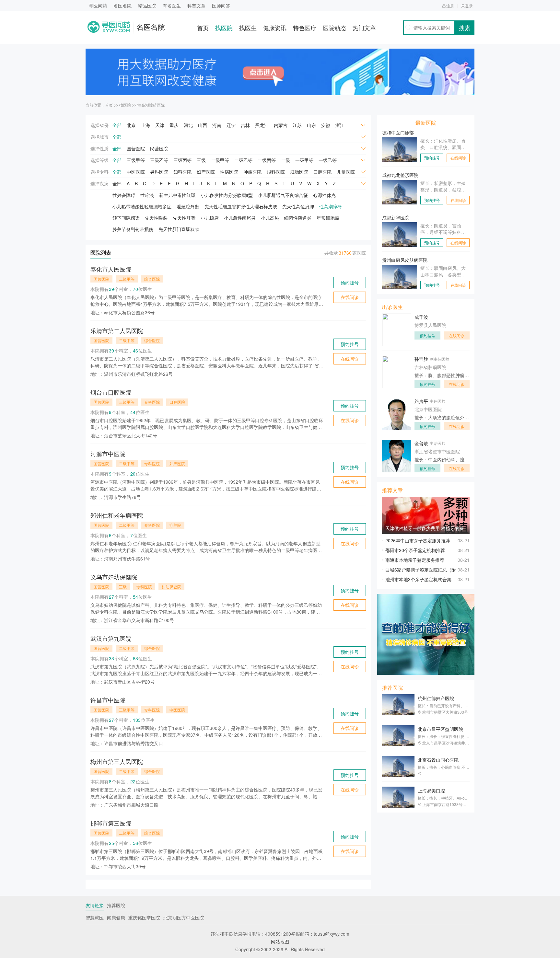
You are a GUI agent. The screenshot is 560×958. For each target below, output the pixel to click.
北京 (131, 125)
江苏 (297, 125)
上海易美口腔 (431, 790)
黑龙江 (262, 125)
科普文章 (196, 5)
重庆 (174, 125)
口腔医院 (322, 171)
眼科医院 (276, 171)
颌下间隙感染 (126, 217)
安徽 (325, 125)
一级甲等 (304, 160)
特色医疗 (304, 27)
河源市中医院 (107, 453)
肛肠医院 (299, 171)
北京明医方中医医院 (183, 917)
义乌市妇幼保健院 (113, 576)
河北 (188, 125)
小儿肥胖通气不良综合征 (283, 195)
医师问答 (221, 5)
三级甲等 (136, 160)
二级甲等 (220, 160)
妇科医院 (182, 171)
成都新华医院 (395, 217)
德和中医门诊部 (398, 132)
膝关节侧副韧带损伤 (132, 229)
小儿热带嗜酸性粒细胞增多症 (141, 206)
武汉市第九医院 (110, 638)
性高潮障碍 (330, 206)
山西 (202, 125)
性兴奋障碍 (123, 195)
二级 (285, 160)
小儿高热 (270, 217)
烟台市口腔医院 (110, 392)
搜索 (465, 27)
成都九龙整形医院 (400, 175)
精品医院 (147, 5)
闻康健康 (116, 917)
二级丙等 (267, 160)
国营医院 (136, 148)
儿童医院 (346, 171)
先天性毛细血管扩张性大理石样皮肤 (240, 206)
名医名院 (122, 5)
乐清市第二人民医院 (116, 330)
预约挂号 (350, 282)
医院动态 (334, 27)
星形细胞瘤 (328, 217)
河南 (216, 125)
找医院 (224, 27)
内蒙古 (280, 125)
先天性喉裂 (156, 217)
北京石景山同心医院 (438, 759)
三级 (201, 160)
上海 (145, 125)
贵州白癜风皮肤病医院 (404, 260)
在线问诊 (350, 297)
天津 (159, 125)
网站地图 (280, 941)
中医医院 (136, 171)
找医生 (248, 27)
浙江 (339, 125)
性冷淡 (147, 195)
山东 (311, 125)
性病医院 (229, 171)
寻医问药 (98, 5)
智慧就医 (95, 917)
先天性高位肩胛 (298, 206)
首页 (203, 27)
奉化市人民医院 (110, 269)
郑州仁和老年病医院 (116, 515)
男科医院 (159, 171)
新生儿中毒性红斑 (177, 195)
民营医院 (159, 148)
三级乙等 (159, 160)
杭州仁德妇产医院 (436, 698)
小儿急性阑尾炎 (240, 217)
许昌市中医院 (107, 700)
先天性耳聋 (184, 217)
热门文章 (364, 27)
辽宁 (231, 125)
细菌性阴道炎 (297, 217)
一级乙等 (328, 160)
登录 (469, 5)
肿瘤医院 (252, 171)
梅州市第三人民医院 (116, 761)
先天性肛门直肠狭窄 (178, 229)
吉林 (245, 125)
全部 (117, 125)
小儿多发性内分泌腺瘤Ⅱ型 (227, 195)
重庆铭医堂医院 (144, 917)
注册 (450, 5)
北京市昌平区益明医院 (440, 729)
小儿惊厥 (210, 217)
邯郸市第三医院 (110, 823)
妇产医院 (206, 171)
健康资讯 (274, 27)
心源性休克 (324, 195)
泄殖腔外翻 (188, 206)
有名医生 (172, 5)
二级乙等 (243, 160)
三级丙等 (182, 160)
